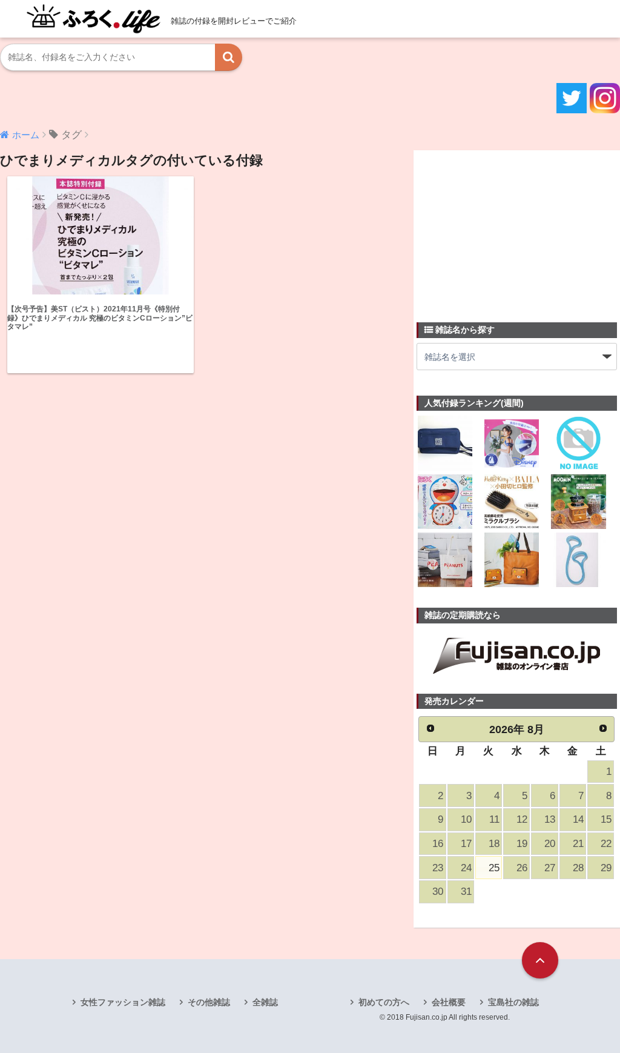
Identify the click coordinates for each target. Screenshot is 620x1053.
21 (578, 843)
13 (549, 819)
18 (494, 843)
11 (494, 819)
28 (578, 868)
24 (466, 868)
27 (549, 868)
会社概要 (449, 1002)
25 (494, 868)
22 (606, 843)
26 (521, 868)
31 (466, 891)
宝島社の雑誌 (513, 1002)
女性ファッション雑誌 (123, 1002)
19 (521, 843)
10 (466, 819)
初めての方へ (383, 1002)
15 (606, 819)
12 (521, 819)
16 (437, 843)
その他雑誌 (209, 1002)
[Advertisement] (507, 229)
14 (578, 819)
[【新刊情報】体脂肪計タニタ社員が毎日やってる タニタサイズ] (578, 561)
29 (606, 868)
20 (549, 843)
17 (466, 843)
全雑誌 (265, 1002)
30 (437, 891)
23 (437, 868)
